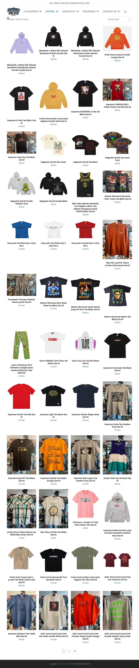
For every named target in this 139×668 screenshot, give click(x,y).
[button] (125, 11)
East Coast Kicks (63, 664)
